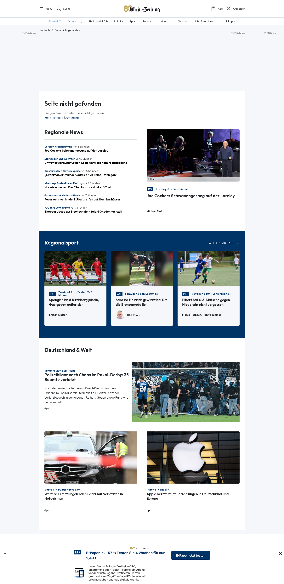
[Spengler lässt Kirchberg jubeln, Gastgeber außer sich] (75, 268)
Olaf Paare (133, 315)
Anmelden (239, 8)
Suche (67, 8)
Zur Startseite (53, 118)
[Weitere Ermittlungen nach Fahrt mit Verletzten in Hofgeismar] (90, 457)
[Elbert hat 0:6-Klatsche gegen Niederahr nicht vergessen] (209, 268)
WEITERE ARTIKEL (221, 243)
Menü (49, 8)
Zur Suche (72, 118)
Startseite (45, 30)
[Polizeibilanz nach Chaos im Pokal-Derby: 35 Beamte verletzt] (186, 392)
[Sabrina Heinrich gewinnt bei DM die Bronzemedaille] (142, 268)
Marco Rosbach (191, 315)
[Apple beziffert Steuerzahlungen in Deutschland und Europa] (193, 457)
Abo (220, 8)
